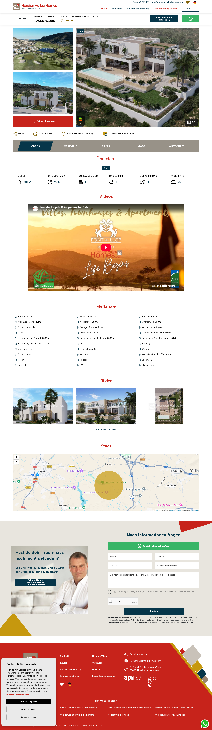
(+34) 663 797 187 (140, 2)
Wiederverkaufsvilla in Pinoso (170, 714)
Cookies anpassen (29, 709)
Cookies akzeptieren (28, 701)
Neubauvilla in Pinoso (118, 714)
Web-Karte (96, 725)
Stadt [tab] (141, 146)
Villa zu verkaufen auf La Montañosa (78, 707)
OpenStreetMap (175, 510)
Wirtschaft (177, 146)
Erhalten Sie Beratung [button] (138, 8)
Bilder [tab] (106, 146)
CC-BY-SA (194, 510)
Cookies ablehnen (28, 717)
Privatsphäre (71, 725)
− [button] (16, 461)
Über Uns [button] (97, 669)
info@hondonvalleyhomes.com (167, 2)
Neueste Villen (99, 656)
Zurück (22, 18)
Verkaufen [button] (117, 8)
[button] (18, 133)
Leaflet (158, 510)
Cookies (84, 725)
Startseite (65, 656)
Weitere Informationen (17, 694)
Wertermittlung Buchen (165, 8)
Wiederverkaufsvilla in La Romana (77, 714)
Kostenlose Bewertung (103, 676)
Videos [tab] (35, 146)
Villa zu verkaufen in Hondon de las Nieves (129, 707)
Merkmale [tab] (70, 146)
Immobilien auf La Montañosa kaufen (174, 707)
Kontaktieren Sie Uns (70, 676)
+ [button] (16, 457)
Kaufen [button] (103, 8)
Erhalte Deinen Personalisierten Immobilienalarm (36, 582)
